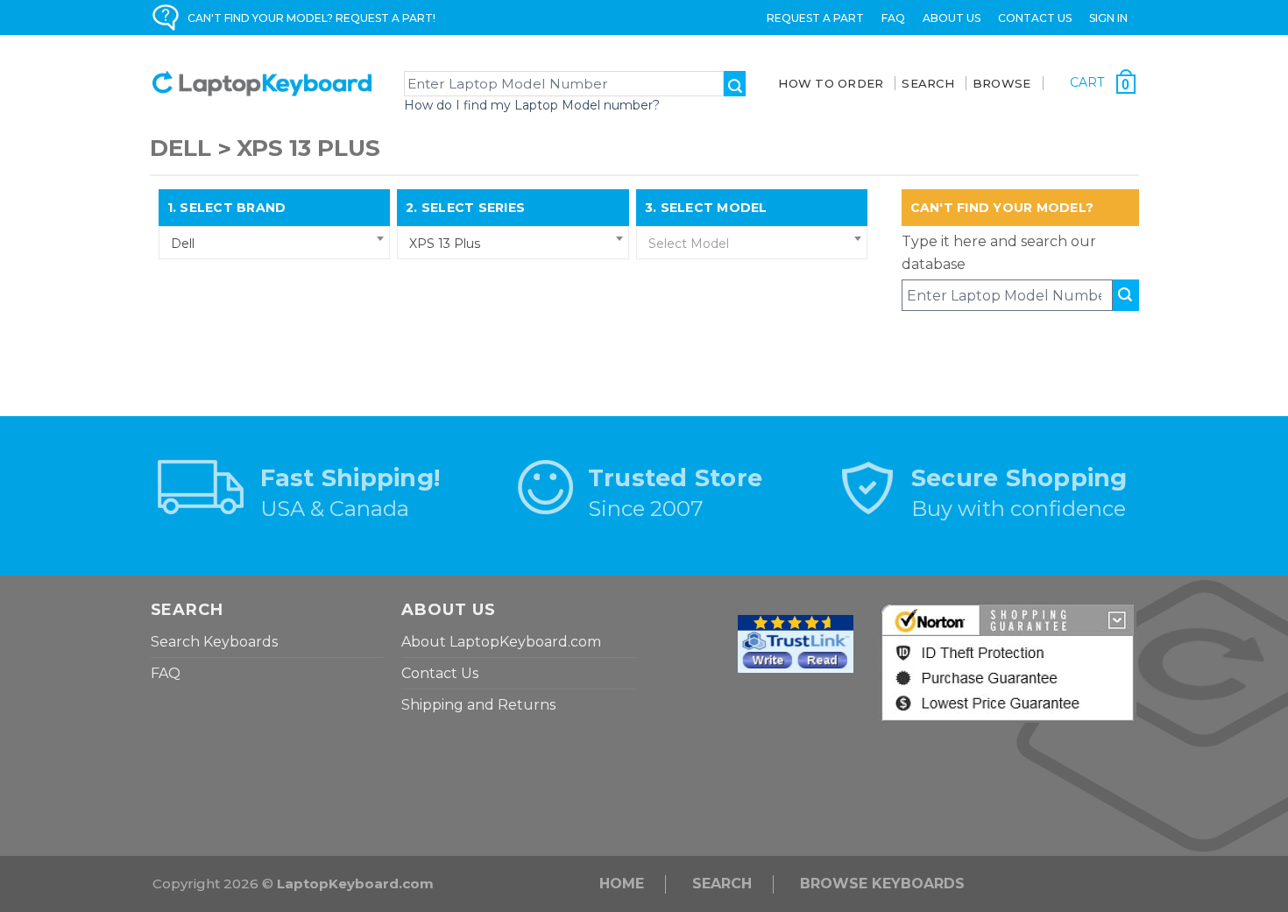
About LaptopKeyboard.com (501, 641)
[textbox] (752, 243)
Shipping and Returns (478, 704)
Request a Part (815, 18)
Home (621, 883)
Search (722, 883)
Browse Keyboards (882, 883)
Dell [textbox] (183, 243)
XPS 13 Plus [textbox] (444, 243)
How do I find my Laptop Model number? (532, 105)
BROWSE (1002, 83)
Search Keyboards (214, 641)
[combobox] (275, 242)
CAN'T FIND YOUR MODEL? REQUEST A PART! (311, 18)
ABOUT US (951, 18)
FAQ (893, 18)
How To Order (830, 83)
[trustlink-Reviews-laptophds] (795, 642)
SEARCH (928, 83)
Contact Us (1035, 18)
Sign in (1108, 18)
